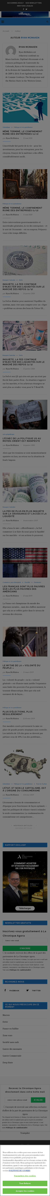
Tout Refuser (25, 1183)
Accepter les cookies (25, 1191)
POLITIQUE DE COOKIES (19, 1170)
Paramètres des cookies (25, 1176)
